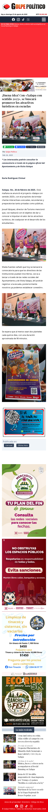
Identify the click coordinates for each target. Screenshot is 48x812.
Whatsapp (9, 147)
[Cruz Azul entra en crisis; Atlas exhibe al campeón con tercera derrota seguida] (9, 738)
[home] (24, 6)
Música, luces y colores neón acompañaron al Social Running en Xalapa (23, 25)
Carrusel (8, 445)
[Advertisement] (24, 52)
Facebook (21, 147)
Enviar (42, 147)
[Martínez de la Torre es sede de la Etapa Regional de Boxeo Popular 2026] (9, 790)
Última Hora (23, 445)
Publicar (32, 147)
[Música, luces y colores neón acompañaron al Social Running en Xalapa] (9, 764)
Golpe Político (11, 152)
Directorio (26, 802)
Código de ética (37, 802)
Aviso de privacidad (13, 802)
